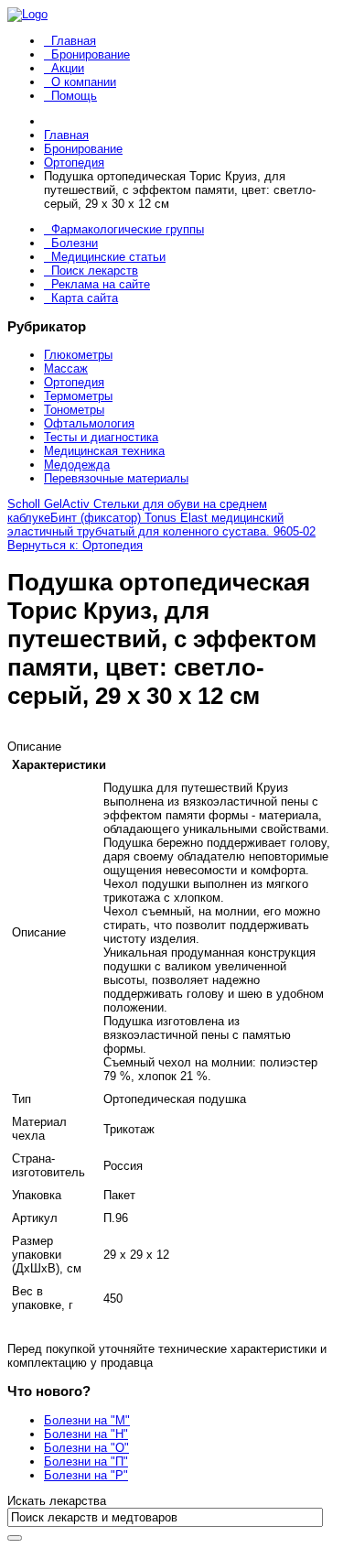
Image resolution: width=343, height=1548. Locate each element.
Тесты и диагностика (101, 437)
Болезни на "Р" (86, 1475)
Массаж (66, 368)
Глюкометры (78, 355)
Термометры (78, 396)
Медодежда (77, 464)
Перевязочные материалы (116, 478)
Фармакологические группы (127, 229)
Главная (73, 41)
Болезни (74, 243)
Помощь (74, 96)
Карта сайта (84, 298)
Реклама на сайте (100, 284)
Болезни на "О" (86, 1448)
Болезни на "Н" (86, 1434)
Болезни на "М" (87, 1420)
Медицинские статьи (108, 257)
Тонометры (74, 410)
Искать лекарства (56, 1501)
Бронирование (90, 54)
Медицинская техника (104, 451)
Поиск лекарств (94, 270)
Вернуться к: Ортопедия (75, 545)
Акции (67, 68)
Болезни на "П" (86, 1461)
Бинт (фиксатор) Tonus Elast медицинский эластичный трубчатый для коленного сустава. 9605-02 (161, 524)
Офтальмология (89, 423)
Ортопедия (74, 382)
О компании (83, 82)
